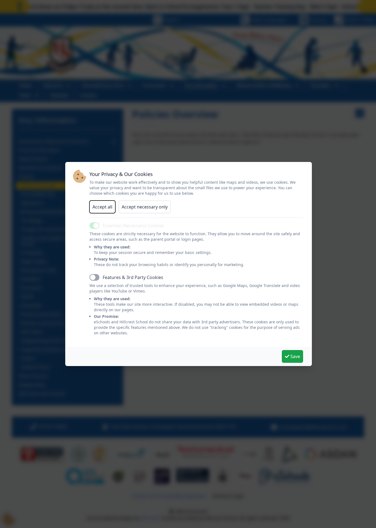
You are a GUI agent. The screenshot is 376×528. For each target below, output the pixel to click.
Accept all (102, 207)
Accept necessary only (145, 207)
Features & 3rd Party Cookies (133, 277)
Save (294, 356)
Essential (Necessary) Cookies (133, 226)
